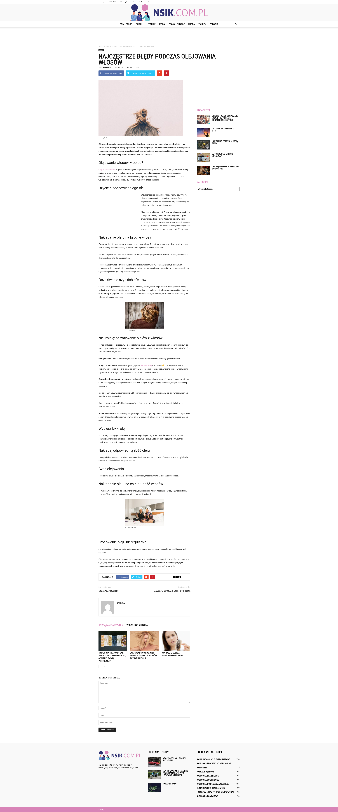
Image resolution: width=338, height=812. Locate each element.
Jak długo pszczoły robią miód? (225, 142)
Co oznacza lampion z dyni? (223, 129)
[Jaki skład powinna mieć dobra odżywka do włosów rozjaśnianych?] (144, 641)
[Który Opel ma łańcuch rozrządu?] (154, 762)
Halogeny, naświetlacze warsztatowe (215, 792)
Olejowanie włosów (106, 169)
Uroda (191, 24)
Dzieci (139, 24)
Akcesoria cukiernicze (208, 780)
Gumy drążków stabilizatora (211, 788)
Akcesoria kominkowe (207, 796)
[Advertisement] (169, 36)
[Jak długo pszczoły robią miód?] (203, 144)
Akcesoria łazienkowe (208, 776)
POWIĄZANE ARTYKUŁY (110, 625)
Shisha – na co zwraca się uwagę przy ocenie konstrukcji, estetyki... (225, 118)
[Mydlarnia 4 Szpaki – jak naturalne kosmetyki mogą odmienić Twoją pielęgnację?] (112, 641)
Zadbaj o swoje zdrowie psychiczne (172, 591)
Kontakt (150, 2)
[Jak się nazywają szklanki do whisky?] (203, 170)
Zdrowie (214, 24)
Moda (162, 24)
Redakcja (107, 67)
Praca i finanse (177, 24)
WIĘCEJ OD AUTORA (137, 625)
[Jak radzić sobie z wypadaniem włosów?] (176, 641)
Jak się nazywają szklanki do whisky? (225, 167)
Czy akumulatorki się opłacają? (222, 155)
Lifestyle (151, 24)
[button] (236, 24)
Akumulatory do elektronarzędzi (213, 759)
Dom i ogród (126, 24)
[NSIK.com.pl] (169, 12)
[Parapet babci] (154, 787)
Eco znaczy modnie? (108, 591)
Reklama (142, 2)
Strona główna (125, 2)
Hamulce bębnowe (205, 771)
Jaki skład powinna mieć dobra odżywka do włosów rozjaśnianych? (143, 656)
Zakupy (202, 24)
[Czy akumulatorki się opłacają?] (203, 157)
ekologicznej (146, 365)
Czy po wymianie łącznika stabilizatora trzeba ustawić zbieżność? (175, 773)
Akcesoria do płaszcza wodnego (213, 784)
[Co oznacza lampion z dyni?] (203, 132)
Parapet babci (170, 783)
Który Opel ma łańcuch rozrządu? (174, 759)
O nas (135, 2)
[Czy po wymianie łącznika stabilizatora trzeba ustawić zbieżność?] (154, 774)
